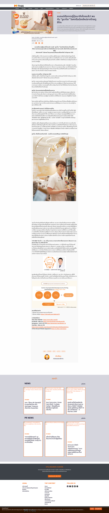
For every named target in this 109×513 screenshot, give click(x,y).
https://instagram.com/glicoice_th (56, 323)
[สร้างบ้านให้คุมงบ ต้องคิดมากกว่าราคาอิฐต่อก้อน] (54, 427)
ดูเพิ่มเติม (83, 384)
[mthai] (19, 5)
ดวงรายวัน (47, 493)
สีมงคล (46, 504)
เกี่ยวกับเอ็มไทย (25, 491)
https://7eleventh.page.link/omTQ (50, 314)
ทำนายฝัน (24, 8)
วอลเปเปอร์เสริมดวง (50, 8)
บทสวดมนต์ (64, 8)
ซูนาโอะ (58, 351)
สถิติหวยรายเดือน (48, 491)
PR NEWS (59, 13)
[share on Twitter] (39, 43)
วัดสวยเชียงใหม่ (48, 488)
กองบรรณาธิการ (58, 359)
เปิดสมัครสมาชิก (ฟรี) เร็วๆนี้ (54, 476)
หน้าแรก (17, 8)
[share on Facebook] (36, 43)
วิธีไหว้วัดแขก (47, 499)
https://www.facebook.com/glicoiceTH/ (54, 322)
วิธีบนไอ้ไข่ (47, 496)
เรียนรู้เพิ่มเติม (98, 509)
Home (33, 37)
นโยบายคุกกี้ (25, 486)
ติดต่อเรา (24, 489)
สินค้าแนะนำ (78, 6)
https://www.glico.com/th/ (50, 320)
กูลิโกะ (54, 351)
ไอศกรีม (63, 351)
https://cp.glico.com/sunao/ (58, 329)
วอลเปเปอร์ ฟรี (48, 502)
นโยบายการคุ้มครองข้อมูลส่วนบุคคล (30, 488)
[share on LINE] (42, 43)
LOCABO (49, 351)
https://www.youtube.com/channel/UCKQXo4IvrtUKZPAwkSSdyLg (50, 327)
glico (45, 351)
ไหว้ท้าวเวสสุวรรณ (48, 497)
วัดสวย (57, 8)
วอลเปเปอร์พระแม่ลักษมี (50, 501)
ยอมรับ (92, 509)
